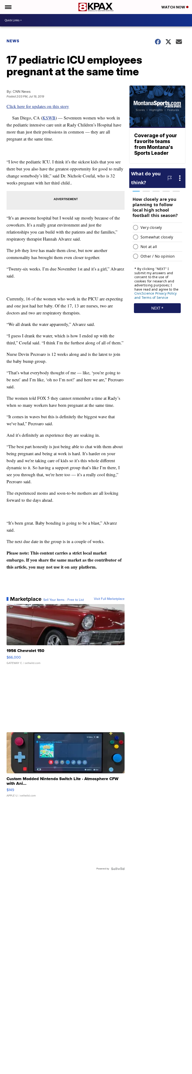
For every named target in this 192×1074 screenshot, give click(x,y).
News (13, 41)
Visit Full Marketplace (109, 599)
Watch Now (173, 7)
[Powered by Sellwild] (118, 868)
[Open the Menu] (8, 7)
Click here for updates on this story (38, 106)
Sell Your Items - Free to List (63, 600)
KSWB (48, 118)
